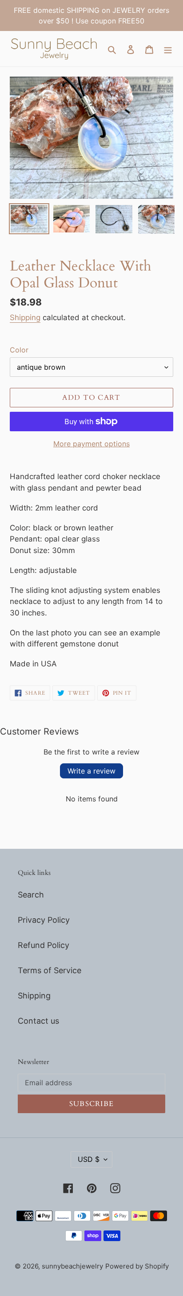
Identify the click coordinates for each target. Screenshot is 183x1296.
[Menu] (168, 49)
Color (19, 349)
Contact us (38, 1020)
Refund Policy (43, 945)
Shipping (25, 317)
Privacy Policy (44, 920)
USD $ (88, 1159)
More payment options (91, 443)
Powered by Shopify (137, 1266)
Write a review (91, 770)
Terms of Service (49, 970)
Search (31, 894)
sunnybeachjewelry (72, 1266)
